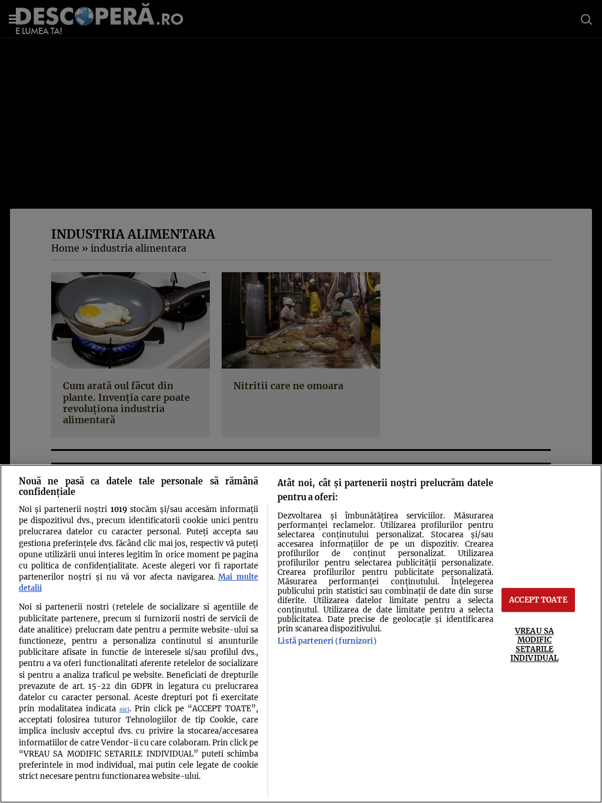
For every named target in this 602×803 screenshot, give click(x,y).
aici (124, 709)
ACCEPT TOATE (538, 599)
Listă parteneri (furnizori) (326, 640)
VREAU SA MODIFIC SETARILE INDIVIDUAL (534, 644)
